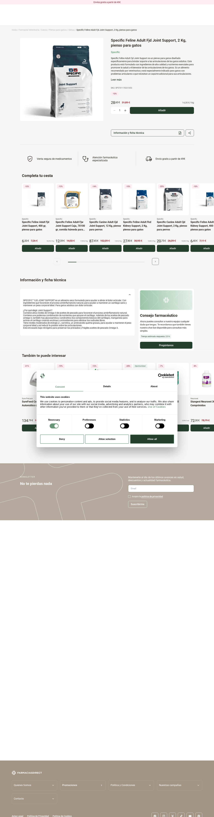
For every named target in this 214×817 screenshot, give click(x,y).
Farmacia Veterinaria (29, 30)
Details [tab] (107, 386)
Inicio (14, 30)
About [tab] (154, 386)
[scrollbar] (106, 262)
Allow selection (107, 439)
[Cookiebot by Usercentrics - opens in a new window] (160, 376)
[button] (82, 785)
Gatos (44, 30)
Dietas (71, 30)
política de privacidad (152, 496)
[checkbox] (129, 496)
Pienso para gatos (58, 30)
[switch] (89, 425)
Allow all (152, 439)
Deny (62, 439)
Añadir (38, 248)
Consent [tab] (60, 386)
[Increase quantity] (125, 110)
